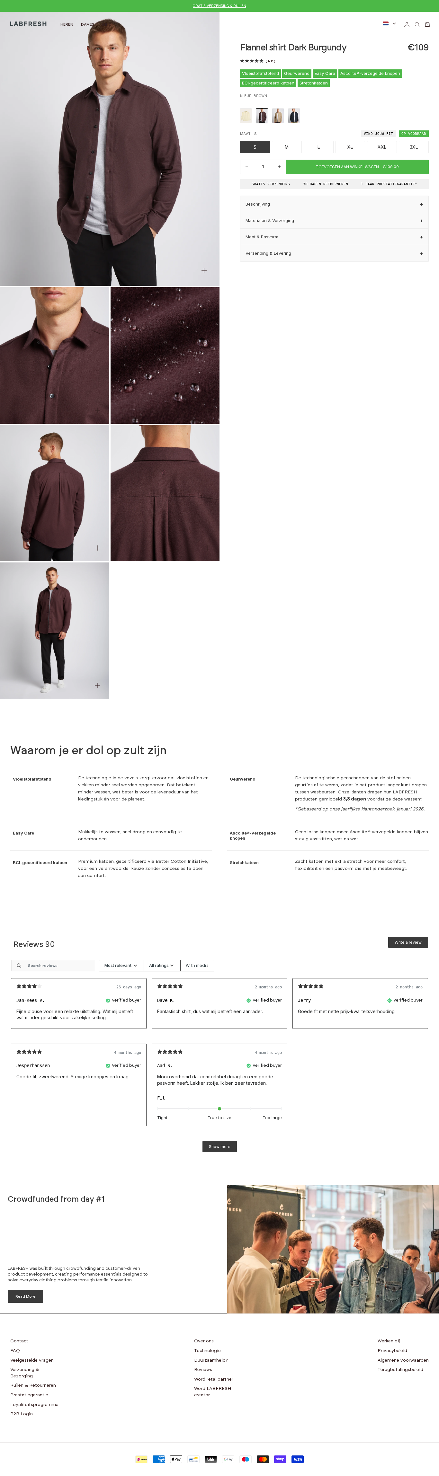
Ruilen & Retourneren (33, 1385)
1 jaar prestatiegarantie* (389, 184)
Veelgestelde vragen (32, 1360)
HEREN (66, 24)
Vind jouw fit (378, 134)
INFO (107, 24)
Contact (19, 1341)
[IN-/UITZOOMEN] (204, 270)
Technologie (207, 1350)
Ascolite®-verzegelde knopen (370, 73)
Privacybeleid (392, 1350)
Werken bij (389, 1341)
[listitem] (246, 116)
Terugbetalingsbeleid (400, 1369)
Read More (25, 1296)
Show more (219, 1146)
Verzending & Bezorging (24, 1372)
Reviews (203, 1369)
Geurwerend (296, 73)
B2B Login (21, 1414)
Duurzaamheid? (211, 1360)
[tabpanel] (219, 1058)
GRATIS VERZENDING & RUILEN (219, 6)
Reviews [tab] (34, 945)
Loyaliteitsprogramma (34, 1404)
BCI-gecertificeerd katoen (268, 82)
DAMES (87, 24)
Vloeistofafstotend (260, 73)
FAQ (15, 1350)
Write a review (408, 942)
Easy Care (325, 73)
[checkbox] (197, 965)
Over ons (204, 1341)
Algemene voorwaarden (403, 1360)
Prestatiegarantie (29, 1395)
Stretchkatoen (314, 82)
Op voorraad (413, 134)
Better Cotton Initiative (181, 861)
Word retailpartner (213, 1379)
